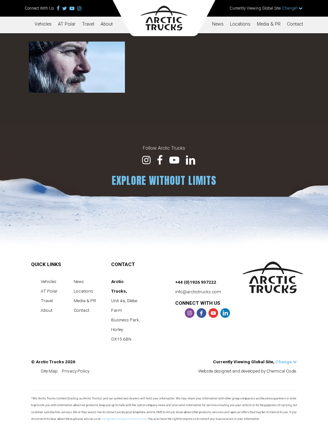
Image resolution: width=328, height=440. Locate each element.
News (218, 24)
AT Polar (67, 24)
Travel (88, 24)
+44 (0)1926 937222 (195, 282)
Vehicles (43, 24)
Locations (240, 24)
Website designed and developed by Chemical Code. (247, 370)
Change (284, 361)
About (107, 24)
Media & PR (269, 24)
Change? (290, 8)
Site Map (49, 370)
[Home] (164, 18)
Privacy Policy (75, 370)
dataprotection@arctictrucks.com (124, 418)
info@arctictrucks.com (198, 291)
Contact (295, 24)
